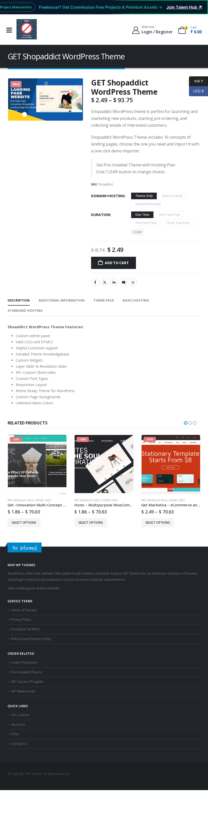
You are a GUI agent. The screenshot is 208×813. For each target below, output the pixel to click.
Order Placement (24, 662)
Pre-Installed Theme (26, 672)
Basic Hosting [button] (172, 196)
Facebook (95, 282)
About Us (18, 724)
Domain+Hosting (108, 195)
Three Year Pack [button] (177, 223)
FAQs (15, 734)
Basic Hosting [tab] (136, 300)
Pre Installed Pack (20, 500)
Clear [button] (137, 232)
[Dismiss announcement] (200, 7)
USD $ (196, 91)
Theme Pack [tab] (103, 300)
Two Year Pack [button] (146, 223)
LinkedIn (114, 282)
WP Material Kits (23, 691)
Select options (24, 522)
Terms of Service (24, 610)
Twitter (104, 282)
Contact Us (19, 743)
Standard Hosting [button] (148, 204)
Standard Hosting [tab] (25, 310)
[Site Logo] (26, 29)
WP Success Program (27, 681)
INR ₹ (196, 81)
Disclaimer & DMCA (25, 629)
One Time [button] (142, 214)
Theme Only (43, 500)
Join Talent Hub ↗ (184, 7)
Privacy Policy (21, 619)
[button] (185, 423)
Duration (100, 214)
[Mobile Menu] (9, 30)
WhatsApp (133, 282)
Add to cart (117, 262)
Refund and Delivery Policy (31, 639)
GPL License (20, 715)
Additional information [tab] (61, 300)
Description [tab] (19, 300)
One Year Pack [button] (169, 214)
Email (123, 282)
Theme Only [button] (144, 196)
